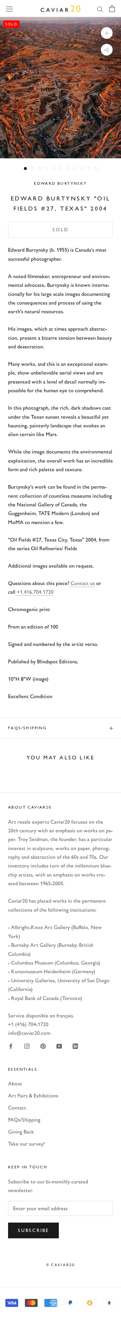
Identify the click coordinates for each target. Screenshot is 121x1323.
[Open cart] (112, 8)
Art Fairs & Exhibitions (33, 1095)
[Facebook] (10, 1046)
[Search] (100, 9)
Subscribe (33, 1230)
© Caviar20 (60, 1264)
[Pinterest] (43, 1046)
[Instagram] (27, 1046)
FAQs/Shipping (27, 728)
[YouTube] (59, 1046)
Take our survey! (26, 1144)
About (15, 1083)
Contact (17, 1107)
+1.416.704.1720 (35, 592)
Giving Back (21, 1132)
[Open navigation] (9, 8)
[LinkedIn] (75, 1046)
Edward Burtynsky (60, 183)
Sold (60, 230)
